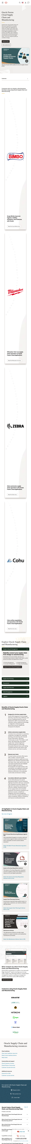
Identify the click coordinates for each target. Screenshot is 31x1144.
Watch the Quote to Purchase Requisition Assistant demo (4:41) (13, 877)
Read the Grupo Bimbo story (14, 226)
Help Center (5, 1057)
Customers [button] (4, 78)
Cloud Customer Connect (8, 1063)
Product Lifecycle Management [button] (10, 649)
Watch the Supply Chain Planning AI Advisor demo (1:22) (14, 908)
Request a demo (6, 41)
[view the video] (15, 56)
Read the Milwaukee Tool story (14, 360)
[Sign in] (25, 2)
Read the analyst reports (7, 979)
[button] (2, 2)
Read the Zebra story (12, 494)
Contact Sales (17, 1097)
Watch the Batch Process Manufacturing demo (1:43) (14, 846)
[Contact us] (28, 2)
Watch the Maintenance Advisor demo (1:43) (14, 939)
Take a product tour (6, 44)
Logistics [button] (5, 696)
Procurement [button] (6, 683)
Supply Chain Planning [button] (8, 678)
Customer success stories (8, 1075)
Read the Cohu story (12, 628)
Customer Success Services (8, 1067)
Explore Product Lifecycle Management (12, 666)
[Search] (20, 2)
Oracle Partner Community (8, 1065)
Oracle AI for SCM (6, 1073)
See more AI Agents (7, 814)
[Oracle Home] (6, 3)
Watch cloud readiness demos (9, 1055)
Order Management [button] (7, 691)
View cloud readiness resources (9, 1053)
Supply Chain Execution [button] (8, 687)
